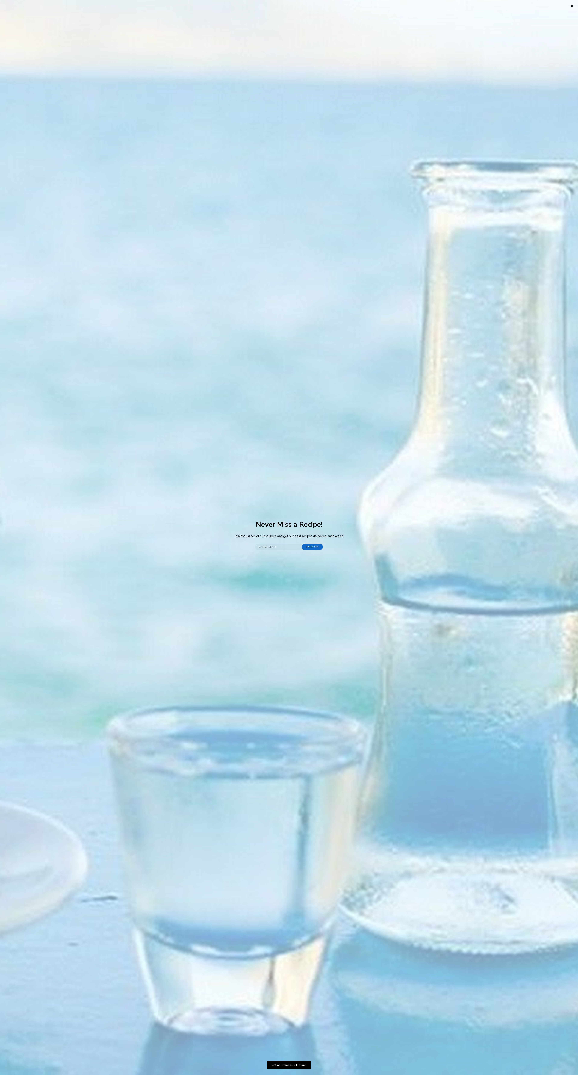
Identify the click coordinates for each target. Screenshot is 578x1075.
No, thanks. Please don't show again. (289, 1065)
